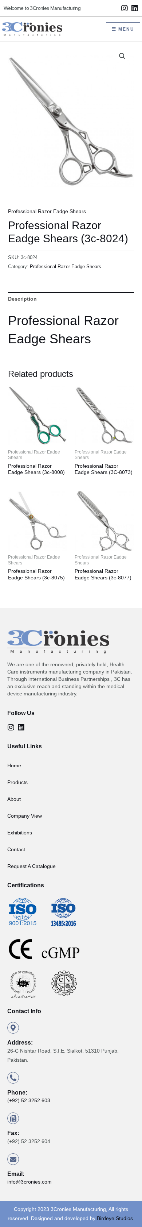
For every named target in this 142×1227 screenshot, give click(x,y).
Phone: (17, 1092)
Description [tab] (22, 299)
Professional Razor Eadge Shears (47, 211)
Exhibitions (19, 833)
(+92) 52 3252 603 (28, 1100)
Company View (24, 816)
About (14, 799)
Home (14, 765)
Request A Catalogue (31, 866)
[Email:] (13, 1159)
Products (17, 782)
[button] (122, 56)
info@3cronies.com (29, 1182)
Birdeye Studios (115, 1218)
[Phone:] (13, 1078)
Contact (16, 849)
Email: (15, 1174)
